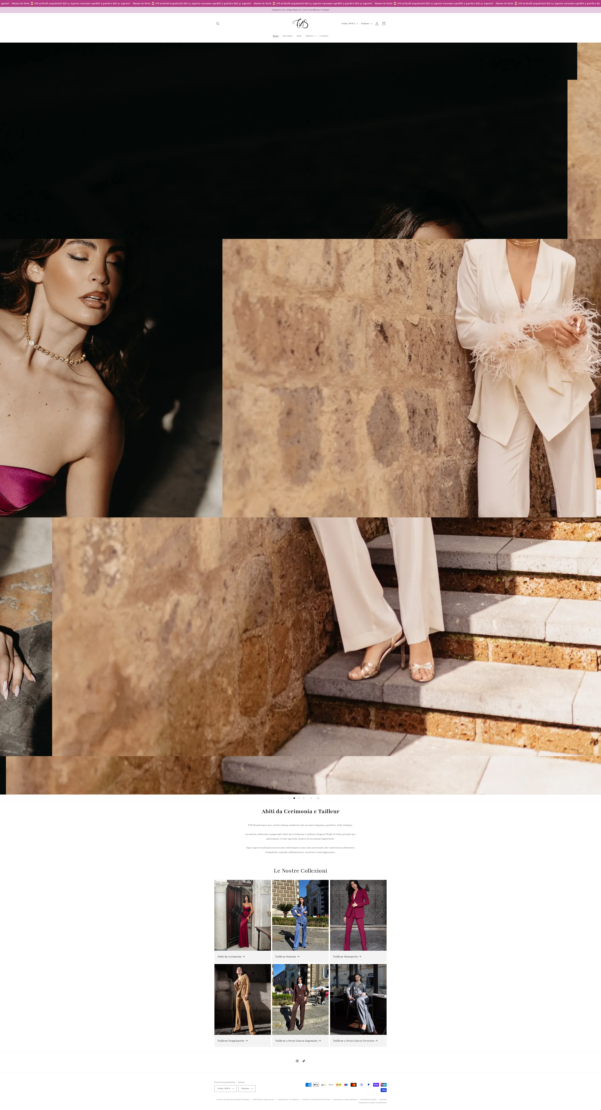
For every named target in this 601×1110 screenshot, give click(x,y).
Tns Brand (227, 1099)
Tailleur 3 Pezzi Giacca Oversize (353, 1040)
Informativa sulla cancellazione (373, 1103)
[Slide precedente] (281, 798)
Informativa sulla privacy (264, 1099)
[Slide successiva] (311, 798)
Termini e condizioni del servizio (316, 1099)
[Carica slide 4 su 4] (303, 798)
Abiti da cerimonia (229, 956)
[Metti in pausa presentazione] (319, 798)
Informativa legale (368, 1099)
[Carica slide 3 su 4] (299, 798)
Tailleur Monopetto (345, 956)
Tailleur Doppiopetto (231, 1040)
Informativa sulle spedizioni (345, 1099)
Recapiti (383, 1099)
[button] (217, 23)
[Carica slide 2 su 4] (294, 798)
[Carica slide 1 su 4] (289, 798)
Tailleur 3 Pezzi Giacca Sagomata (296, 1040)
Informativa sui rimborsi (288, 1099)
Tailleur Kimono (285, 956)
